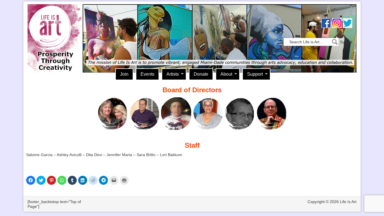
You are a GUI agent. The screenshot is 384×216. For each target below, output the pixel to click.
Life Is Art (53, 30)
